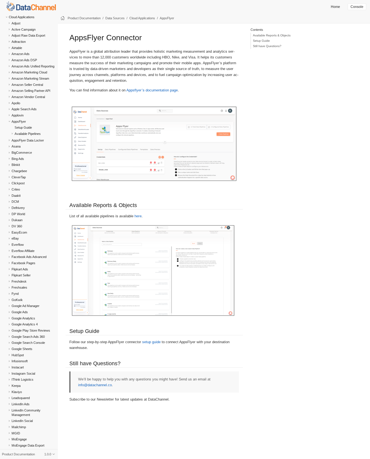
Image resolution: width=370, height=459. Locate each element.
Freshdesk (19, 281)
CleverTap (19, 177)
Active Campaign (24, 29)
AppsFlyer (19, 121)
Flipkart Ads (20, 269)
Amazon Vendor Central (28, 97)
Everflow (18, 244)
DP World (18, 214)
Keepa (16, 385)
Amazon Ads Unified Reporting (33, 66)
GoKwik (17, 300)
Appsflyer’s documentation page (152, 90)
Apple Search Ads (24, 109)
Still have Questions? (267, 46)
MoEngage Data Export (28, 445)
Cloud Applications (21, 17)
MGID (16, 433)
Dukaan (17, 220)
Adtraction (19, 41)
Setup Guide (23, 128)
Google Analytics (23, 318)
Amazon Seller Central (27, 84)
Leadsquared (21, 398)
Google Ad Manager (25, 306)
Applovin (18, 115)
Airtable (17, 48)
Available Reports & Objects (272, 35)
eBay (15, 238)
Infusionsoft (20, 361)
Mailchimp (19, 427)
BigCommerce (22, 152)
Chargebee (19, 171)
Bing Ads (18, 159)
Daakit (16, 195)
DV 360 (17, 226)
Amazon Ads (21, 54)
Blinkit (16, 165)
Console (357, 7)
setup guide (151, 342)
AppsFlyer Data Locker (28, 140)
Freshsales (19, 287)
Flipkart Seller (21, 275)
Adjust (16, 23)
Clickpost (18, 183)
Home (335, 7)
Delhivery (18, 208)
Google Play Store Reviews (31, 330)
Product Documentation (84, 18)
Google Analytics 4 (25, 324)
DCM (15, 202)
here (138, 216)
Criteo (16, 189)
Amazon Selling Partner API (31, 91)
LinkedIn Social (22, 421)
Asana (16, 146)
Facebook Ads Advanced (29, 257)
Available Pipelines (28, 134)
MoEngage (19, 439)
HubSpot (18, 355)
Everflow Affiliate (23, 251)
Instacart (18, 367)
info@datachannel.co (95, 385)
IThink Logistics (22, 380)
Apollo (16, 103)
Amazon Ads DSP (24, 60)
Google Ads (20, 312)
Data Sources (115, 18)
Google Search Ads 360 (28, 336)
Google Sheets (22, 349)
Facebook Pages (23, 263)
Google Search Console (28, 343)
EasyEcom (19, 232)
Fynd (15, 294)
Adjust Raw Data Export (28, 35)
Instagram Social (23, 373)
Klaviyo (17, 392)
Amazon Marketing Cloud (29, 72)
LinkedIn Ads (21, 404)
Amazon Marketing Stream (30, 78)
